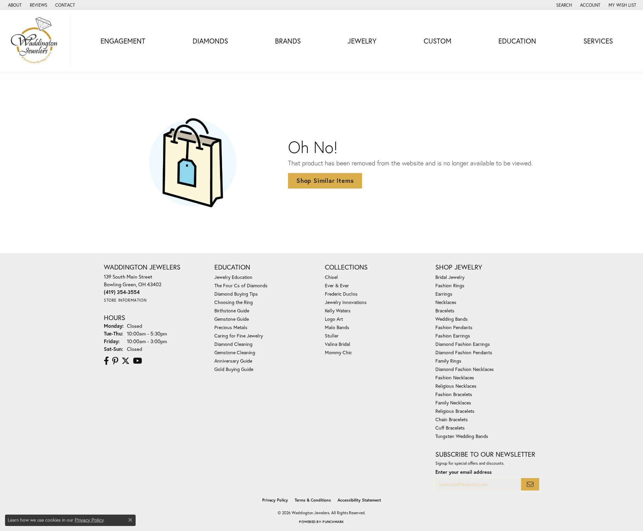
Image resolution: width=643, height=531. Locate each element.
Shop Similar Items (325, 180)
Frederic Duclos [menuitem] (341, 294)
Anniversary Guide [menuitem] (233, 361)
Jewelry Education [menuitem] (233, 277)
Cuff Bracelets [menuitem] (450, 428)
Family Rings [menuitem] (448, 361)
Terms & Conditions (313, 500)
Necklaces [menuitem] (445, 302)
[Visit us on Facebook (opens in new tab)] (106, 361)
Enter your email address (463, 472)
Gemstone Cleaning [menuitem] (234, 352)
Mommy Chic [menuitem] (338, 352)
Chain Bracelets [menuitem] (451, 419)
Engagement (122, 41)
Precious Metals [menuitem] (230, 327)
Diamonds (210, 41)
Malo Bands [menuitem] (337, 327)
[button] (563, 5)
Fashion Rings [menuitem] (450, 285)
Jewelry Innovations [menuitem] (346, 302)
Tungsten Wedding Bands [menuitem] (461, 436)
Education (517, 41)
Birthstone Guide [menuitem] (231, 310)
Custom (437, 41)
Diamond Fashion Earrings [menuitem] (462, 344)
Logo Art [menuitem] (334, 319)
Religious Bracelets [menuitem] (455, 411)
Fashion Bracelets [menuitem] (453, 394)
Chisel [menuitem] (331, 277)
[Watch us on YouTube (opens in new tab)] (137, 361)
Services (598, 41)
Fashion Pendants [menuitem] (454, 327)
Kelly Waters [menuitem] (338, 310)
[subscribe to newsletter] (530, 484)
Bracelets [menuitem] (444, 310)
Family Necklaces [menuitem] (453, 402)
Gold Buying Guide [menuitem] (233, 369)
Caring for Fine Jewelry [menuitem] (238, 335)
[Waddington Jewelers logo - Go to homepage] (36, 41)
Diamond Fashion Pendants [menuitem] (463, 352)
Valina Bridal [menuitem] (337, 344)
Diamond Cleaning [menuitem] (233, 344)
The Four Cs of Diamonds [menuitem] (241, 285)
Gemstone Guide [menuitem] (231, 319)
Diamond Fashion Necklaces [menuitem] (464, 369)
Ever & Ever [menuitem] (337, 285)
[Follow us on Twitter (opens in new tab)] (126, 361)
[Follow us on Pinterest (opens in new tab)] (115, 361)
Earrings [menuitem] (443, 294)
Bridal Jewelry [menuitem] (450, 277)
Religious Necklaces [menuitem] (456, 386)
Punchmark (333, 522)
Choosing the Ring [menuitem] (233, 302)
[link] (14, 5)
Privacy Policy (275, 500)
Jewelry (362, 41)
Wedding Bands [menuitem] (451, 319)
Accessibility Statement (359, 500)
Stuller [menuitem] (332, 335)
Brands (288, 41)
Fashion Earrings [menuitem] (452, 335)
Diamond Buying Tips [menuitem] (236, 294)
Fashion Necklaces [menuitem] (454, 377)
